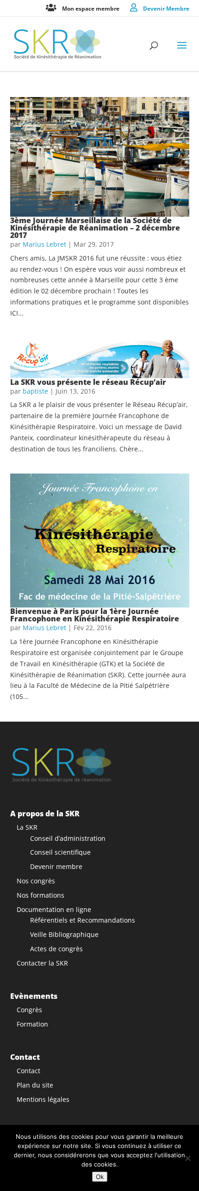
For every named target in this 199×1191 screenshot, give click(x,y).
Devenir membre (56, 866)
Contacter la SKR (42, 963)
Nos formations (40, 895)
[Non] (187, 1158)
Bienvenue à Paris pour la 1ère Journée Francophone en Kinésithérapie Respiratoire (94, 615)
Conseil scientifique (60, 852)
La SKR (27, 827)
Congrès (29, 1009)
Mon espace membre (90, 8)
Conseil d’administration (68, 838)
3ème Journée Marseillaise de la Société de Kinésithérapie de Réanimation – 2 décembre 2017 (95, 227)
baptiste (35, 391)
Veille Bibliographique (64, 934)
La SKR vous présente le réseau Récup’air (88, 382)
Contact (28, 1070)
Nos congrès (36, 880)
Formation (32, 1024)
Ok (100, 1176)
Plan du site (35, 1085)
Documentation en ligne (54, 909)
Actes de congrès (56, 948)
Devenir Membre (166, 8)
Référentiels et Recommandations (82, 920)
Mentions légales (43, 1099)
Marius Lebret (44, 244)
